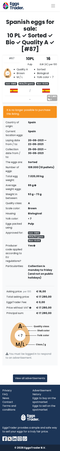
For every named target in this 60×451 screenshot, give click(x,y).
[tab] (30, 79)
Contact (7, 402)
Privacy (7, 390)
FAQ (5, 394)
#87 (11, 58)
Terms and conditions (9, 408)
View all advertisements (30, 378)
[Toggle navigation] (53, 6)
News (5, 398)
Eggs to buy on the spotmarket (44, 400)
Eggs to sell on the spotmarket (43, 408)
